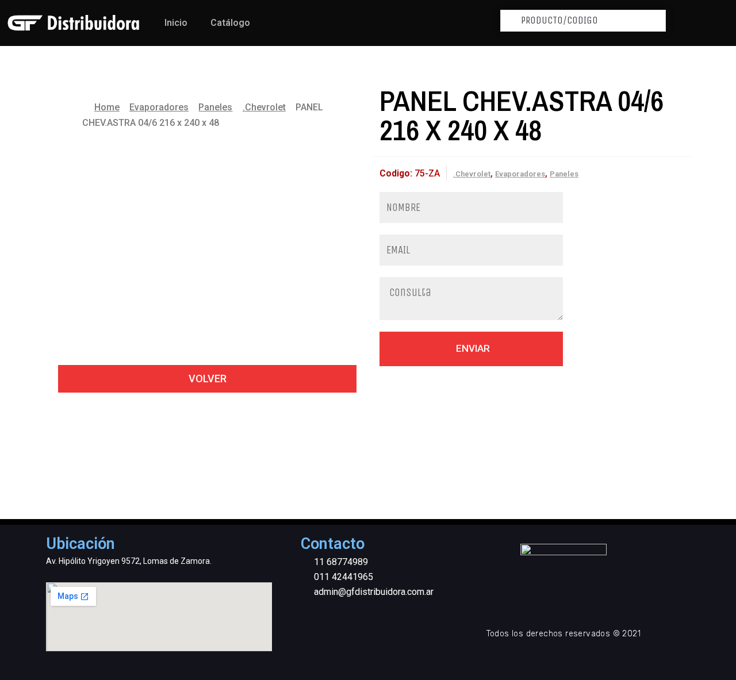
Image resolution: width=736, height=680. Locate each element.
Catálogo (230, 22)
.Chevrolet (264, 107)
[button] (207, 379)
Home (107, 107)
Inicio (175, 22)
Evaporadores (159, 107)
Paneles (215, 107)
